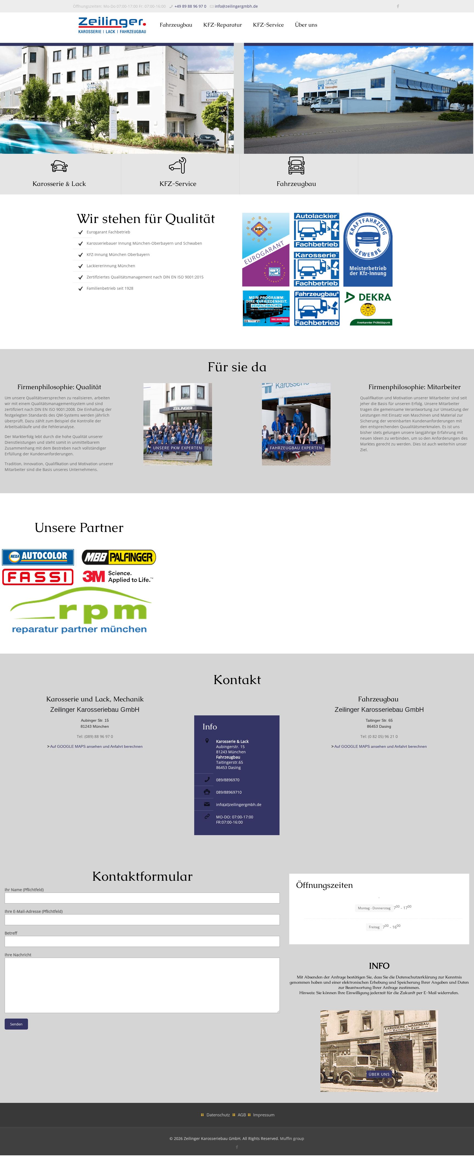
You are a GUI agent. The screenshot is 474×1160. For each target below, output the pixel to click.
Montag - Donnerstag (374, 908)
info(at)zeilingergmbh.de (238, 804)
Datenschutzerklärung (416, 977)
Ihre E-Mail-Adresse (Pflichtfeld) (34, 911)
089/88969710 (229, 792)
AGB (242, 1115)
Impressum (264, 1115)
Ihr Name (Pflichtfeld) (24, 889)
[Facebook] (398, 6)
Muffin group (292, 1138)
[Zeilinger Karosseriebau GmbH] (112, 24)
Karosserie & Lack (59, 184)
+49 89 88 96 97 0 (190, 6)
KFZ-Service (177, 184)
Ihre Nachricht (18, 954)
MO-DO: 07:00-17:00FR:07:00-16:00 (234, 819)
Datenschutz (218, 1115)
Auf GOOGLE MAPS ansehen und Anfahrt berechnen (96, 746)
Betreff (11, 933)
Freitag (374, 927)
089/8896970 (227, 779)
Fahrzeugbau (296, 184)
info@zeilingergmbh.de (236, 6)
